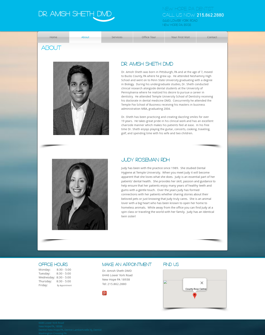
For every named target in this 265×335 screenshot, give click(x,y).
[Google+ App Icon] (104, 293)
